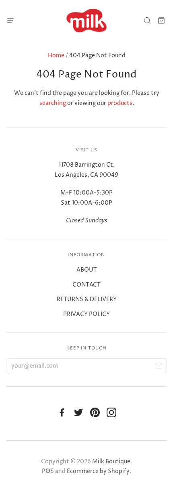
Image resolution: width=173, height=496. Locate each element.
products (119, 103)
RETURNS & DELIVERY (87, 299)
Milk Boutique (111, 461)
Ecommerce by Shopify (98, 471)
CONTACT (86, 285)
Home (56, 55)
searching (52, 103)
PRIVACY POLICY (86, 314)
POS (48, 471)
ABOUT (86, 270)
